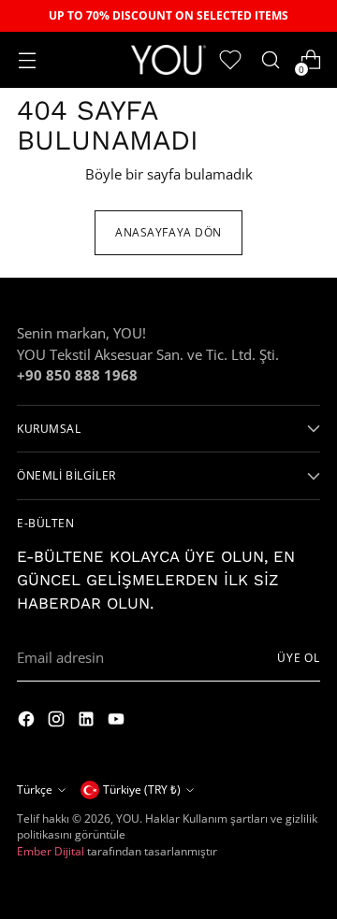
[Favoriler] (230, 60)
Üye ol (298, 658)
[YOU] (168, 59)
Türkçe (34, 790)
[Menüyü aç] (26, 60)
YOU (127, 818)
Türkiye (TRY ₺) (142, 790)
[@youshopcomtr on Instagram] (28, 721)
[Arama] (270, 60)
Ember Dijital (50, 851)
